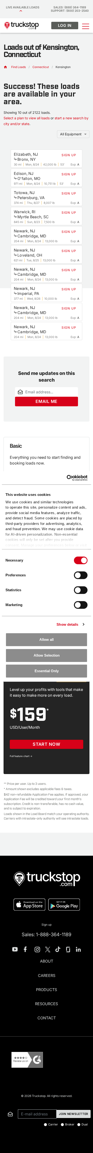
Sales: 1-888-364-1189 (46, 934)
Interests (7, 1102)
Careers (46, 975)
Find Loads (18, 67)
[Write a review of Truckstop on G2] (27, 1060)
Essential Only (47, 671)
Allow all (46, 639)
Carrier (53, 1124)
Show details (67, 624)
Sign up (46, 924)
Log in (65, 25)
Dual (85, 1124)
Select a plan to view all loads (27, 118)
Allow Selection (47, 655)
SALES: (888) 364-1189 (69, 7)
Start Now (46, 744)
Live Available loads (23, 7)
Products (46, 989)
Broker (69, 1124)
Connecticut (40, 67)
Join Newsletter (73, 1114)
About (46, 961)
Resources (46, 1003)
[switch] (81, 575)
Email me (46, 401)
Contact (46, 1017)
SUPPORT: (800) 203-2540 (70, 10)
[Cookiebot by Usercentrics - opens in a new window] (67, 478)
